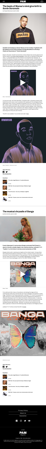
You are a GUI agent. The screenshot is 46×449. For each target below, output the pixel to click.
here (28, 113)
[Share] (3, 172)
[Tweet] (7, 172)
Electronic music (13, 165)
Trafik (21, 438)
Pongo (15, 258)
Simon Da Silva (7, 213)
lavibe (24, 306)
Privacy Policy (23, 410)
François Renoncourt (8, 10)
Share (42, 1)
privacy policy (38, 440)
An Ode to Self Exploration (17, 56)
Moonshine (27, 256)
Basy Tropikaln (6, 165)
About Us (23, 413)
